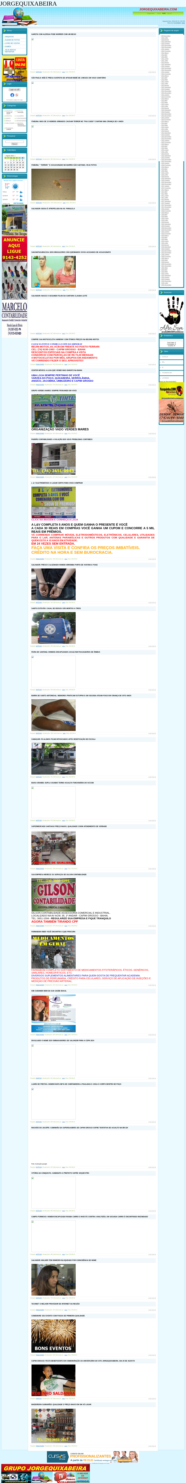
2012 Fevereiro (166, 74)
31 (17, 170)
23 (14, 167)
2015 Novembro (166, 159)
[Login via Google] (17, 95)
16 (14, 165)
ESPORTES (9, 111)
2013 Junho (165, 104)
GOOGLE (165, 356)
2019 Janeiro (165, 231)
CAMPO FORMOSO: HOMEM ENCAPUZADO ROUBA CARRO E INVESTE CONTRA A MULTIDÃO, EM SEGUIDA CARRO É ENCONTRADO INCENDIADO (89, 1217)
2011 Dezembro (166, 70)
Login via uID (14, 90)
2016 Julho (164, 174)
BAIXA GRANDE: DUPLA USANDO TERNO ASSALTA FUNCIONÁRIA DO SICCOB (62, 783)
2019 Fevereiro (166, 233)
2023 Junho (165, 273)
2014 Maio (164, 125)
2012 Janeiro (165, 72)
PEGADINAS (9, 128)
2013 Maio (164, 102)
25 (20, 167)
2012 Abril (164, 77)
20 (5, 167)
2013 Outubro (165, 112)
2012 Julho (164, 83)
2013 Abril (164, 100)
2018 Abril (164, 214)
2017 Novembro (166, 205)
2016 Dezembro (166, 184)
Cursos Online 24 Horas (84, 1463)
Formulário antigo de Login (14, 100)
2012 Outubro (165, 89)
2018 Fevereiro (166, 210)
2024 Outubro (165, 279)
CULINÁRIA (20, 116)
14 (8, 165)
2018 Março (165, 212)
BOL (163, 362)
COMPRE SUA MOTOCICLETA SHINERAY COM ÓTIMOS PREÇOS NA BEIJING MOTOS (65, 339)
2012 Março (165, 76)
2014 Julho (164, 129)
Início (159, 13)
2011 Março (165, 53)
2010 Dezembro (166, 47)
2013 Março (165, 98)
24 (17, 167)
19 (23, 165)
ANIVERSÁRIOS (21, 121)
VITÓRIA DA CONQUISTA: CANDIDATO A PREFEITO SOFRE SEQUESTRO (60, 1173)
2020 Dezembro (166, 264)
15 (11, 165)
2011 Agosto (165, 62)
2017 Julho (164, 197)
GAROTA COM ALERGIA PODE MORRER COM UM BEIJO (53, 34)
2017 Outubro (165, 203)
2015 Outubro (165, 157)
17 (17, 165)
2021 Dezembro (166, 266)
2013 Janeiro (165, 95)
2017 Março (165, 190)
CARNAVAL (19, 123)
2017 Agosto (165, 199)
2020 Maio (164, 260)
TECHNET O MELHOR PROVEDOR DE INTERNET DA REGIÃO (55, 1304)
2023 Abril (164, 269)
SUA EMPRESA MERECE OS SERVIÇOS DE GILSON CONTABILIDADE (59, 875)
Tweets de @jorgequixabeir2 (167, 381)
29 (11, 170)
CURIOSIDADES (21, 118)
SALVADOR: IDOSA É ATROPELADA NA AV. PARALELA (53, 209)
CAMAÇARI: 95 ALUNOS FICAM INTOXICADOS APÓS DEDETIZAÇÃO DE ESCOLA (63, 739)
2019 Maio (164, 239)
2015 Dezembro (166, 161)
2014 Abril (164, 123)
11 (20, 162)
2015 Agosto (165, 153)
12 (23, 162)
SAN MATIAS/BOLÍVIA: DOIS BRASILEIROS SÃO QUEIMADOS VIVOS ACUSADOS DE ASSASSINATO (71, 252)
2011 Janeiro (165, 49)
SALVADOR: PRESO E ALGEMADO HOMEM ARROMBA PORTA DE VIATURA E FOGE (64, 565)
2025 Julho (164, 283)
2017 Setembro (166, 201)
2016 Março (165, 167)
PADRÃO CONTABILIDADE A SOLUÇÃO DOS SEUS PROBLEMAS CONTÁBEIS (61, 439)
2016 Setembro (166, 178)
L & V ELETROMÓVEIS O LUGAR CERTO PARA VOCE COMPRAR (57, 483)
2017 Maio (164, 193)
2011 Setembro (166, 64)
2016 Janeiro (165, 163)
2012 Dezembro (166, 93)
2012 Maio (164, 79)
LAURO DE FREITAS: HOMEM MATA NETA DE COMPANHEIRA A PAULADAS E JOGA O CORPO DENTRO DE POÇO (76, 1084)
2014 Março (165, 121)
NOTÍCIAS (19, 111)
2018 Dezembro (166, 230)
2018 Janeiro (165, 209)
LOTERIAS (165, 378)
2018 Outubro (165, 226)
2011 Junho (164, 58)
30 (14, 170)
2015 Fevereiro (166, 142)
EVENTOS (8, 116)
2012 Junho (165, 81)
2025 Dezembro (166, 285)
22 (11, 167)
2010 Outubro (165, 43)
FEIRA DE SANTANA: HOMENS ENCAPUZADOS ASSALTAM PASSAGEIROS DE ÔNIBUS (65, 652)
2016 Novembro (166, 182)
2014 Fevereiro (166, 119)
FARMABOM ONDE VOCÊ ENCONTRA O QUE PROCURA (53, 932)
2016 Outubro (165, 180)
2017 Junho (165, 195)
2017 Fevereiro (166, 188)
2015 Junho (165, 150)
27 (5, 170)
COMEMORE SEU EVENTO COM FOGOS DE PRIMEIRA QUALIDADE (58, 1316)
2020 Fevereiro (166, 256)
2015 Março (165, 144)
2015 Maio (164, 148)
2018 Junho (165, 218)
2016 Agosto (165, 176)
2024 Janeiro (165, 277)
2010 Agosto (165, 39)
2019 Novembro (166, 250)
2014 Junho (165, 127)
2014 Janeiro (165, 117)
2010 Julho (164, 38)
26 (23, 167)
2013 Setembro (166, 110)
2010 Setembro (166, 41)
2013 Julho (164, 106)
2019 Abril (164, 237)
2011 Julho (164, 60)
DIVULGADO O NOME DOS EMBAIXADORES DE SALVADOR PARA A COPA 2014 (62, 1041)
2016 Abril (164, 169)
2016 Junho (165, 172)
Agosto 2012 (10, 155)
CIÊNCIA (8, 121)
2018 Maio (164, 216)
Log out (169, 13)
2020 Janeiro (165, 254)
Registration (150, 13)
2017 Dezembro (166, 207)
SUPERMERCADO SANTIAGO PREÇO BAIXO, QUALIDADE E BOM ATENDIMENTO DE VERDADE (69, 826)
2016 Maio (164, 171)
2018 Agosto (165, 222)
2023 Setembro (166, 275)
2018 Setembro (166, 224)
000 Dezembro (165, 36)
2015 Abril (164, 146)
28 (8, 170)
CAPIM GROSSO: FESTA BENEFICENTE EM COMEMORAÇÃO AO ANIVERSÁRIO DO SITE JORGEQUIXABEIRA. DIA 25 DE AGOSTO (83, 1361)
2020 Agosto (165, 262)
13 (5, 165)
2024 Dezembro (166, 281)
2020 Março (165, 258)
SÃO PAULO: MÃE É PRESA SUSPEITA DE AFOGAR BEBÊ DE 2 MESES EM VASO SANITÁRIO (68, 78)
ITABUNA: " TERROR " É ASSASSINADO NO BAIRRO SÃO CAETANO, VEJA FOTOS (64, 165)
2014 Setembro (166, 133)
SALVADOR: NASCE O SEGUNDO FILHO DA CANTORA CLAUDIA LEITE (59, 296)
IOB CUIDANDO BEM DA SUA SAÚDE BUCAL (49, 991)
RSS (183, 23)
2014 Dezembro (166, 138)
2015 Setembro (166, 155)
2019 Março (165, 235)
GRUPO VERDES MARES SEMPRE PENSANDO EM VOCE (54, 391)
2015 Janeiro (165, 140)
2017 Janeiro (165, 186)
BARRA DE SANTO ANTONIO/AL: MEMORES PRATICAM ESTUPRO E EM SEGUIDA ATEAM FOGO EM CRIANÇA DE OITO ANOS (81, 696)
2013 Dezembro (166, 115)
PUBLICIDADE (9, 123)
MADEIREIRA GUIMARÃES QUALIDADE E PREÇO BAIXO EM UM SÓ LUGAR (61, 1404)
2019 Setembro (166, 247)
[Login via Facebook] (12, 95)
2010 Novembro (166, 45)
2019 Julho (164, 243)
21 (8, 167)
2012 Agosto (165, 85)
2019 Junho (165, 241)
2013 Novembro (166, 114)
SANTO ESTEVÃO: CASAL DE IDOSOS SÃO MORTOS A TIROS (56, 608)
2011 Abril (164, 55)
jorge (63, 72)
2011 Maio (164, 57)
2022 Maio (164, 268)
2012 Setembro (166, 87)
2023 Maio (164, 271)
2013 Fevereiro (166, 96)
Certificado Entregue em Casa (100, 1463)
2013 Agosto (165, 108)
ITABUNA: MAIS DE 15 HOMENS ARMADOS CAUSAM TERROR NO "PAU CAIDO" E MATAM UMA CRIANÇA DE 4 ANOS (77, 121)
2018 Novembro (166, 228)
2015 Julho (164, 152)
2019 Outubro (165, 249)
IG (162, 367)
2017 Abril (164, 191)
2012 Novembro (166, 91)
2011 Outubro (165, 66)
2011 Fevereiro (166, 51)
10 (17, 162)
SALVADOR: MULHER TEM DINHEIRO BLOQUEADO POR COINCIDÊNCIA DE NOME (63, 1260)
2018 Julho (164, 220)
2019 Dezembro (166, 252)
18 (20, 165)
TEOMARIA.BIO (167, 372)
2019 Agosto (165, 245)
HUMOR (8, 118)
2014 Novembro (166, 136)
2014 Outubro (165, 134)
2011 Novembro (166, 68)
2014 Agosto (165, 131)
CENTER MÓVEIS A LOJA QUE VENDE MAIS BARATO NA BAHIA (56, 370)
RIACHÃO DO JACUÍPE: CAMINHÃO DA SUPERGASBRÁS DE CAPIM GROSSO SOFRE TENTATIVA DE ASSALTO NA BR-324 (79, 1128)
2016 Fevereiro (166, 165)
